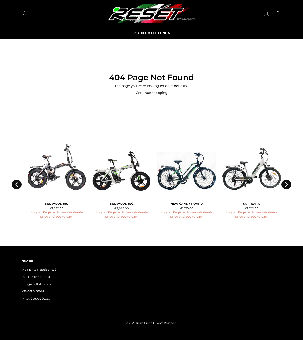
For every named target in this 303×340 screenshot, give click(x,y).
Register (49, 212)
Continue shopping (151, 93)
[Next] (286, 184)
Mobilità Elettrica (151, 33)
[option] (54, 181)
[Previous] (17, 184)
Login (35, 212)
